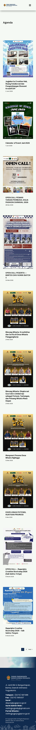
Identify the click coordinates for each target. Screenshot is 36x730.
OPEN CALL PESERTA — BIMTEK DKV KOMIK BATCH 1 (18, 275)
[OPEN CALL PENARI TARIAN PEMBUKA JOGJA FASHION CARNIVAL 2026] (18, 174)
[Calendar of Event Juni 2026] (18, 120)
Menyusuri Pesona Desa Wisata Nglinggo (16, 456)
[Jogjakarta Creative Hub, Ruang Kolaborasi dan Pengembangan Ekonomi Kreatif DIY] (18, 58)
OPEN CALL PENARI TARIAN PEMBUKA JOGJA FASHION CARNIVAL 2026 (17, 200)
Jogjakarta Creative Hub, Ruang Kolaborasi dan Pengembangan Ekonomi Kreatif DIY (16, 85)
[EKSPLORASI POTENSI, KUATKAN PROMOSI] (18, 489)
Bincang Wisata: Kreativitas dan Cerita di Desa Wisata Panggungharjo (18, 334)
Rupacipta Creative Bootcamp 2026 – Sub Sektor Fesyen (15, 630)
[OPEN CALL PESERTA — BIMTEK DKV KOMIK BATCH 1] (18, 242)
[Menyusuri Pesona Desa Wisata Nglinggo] (18, 432)
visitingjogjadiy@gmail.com (18, 708)
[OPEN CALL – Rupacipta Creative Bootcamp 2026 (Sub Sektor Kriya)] (18, 546)
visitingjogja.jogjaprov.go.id (18, 713)
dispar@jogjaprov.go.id (16, 703)
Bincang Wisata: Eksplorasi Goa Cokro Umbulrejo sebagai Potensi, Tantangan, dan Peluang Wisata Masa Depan (18, 396)
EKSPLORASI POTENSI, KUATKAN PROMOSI (16, 513)
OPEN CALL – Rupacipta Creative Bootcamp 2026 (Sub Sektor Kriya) (16, 571)
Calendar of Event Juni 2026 (18, 143)
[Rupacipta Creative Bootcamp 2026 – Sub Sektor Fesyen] (18, 605)
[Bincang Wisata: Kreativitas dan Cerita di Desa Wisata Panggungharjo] (18, 309)
